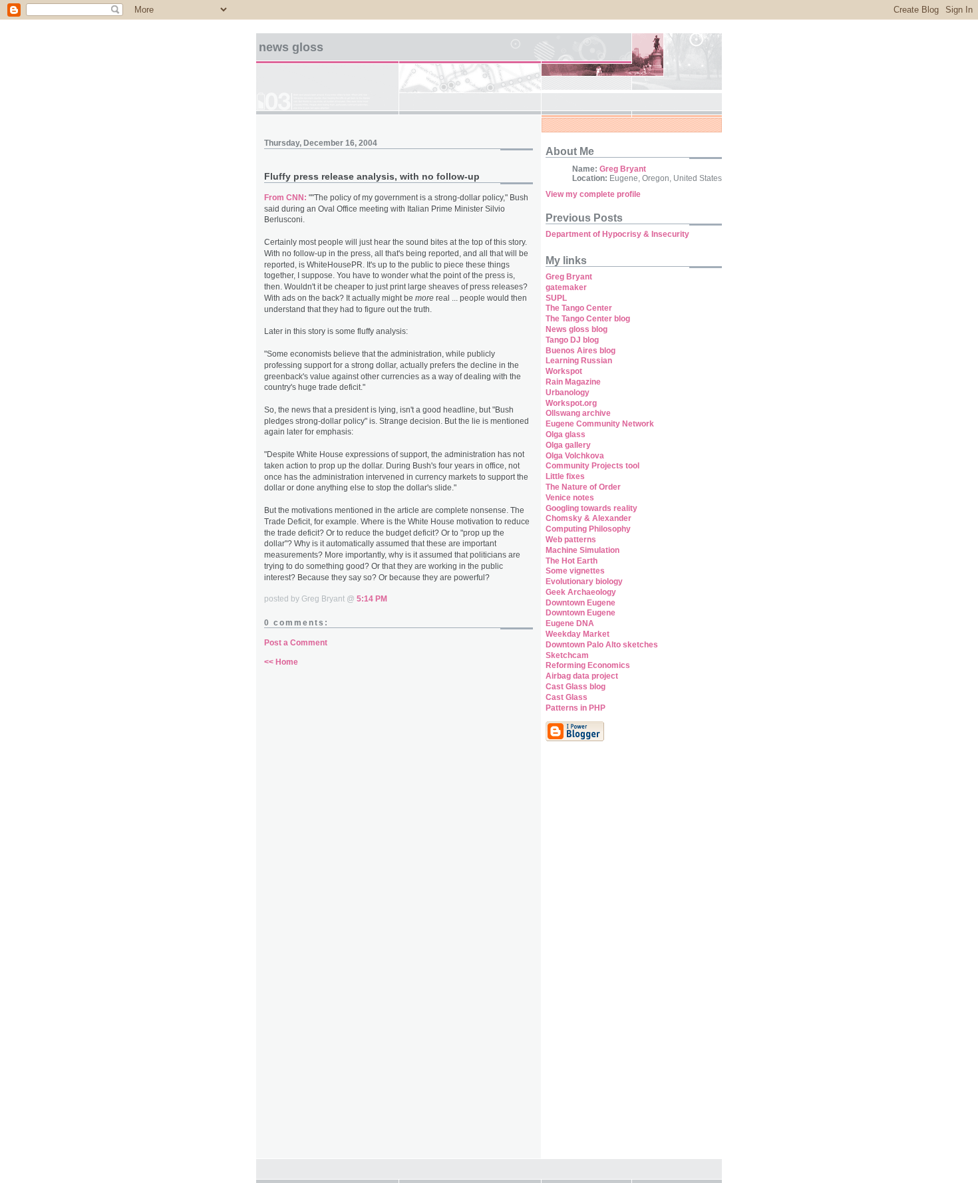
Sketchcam (567, 655)
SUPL (556, 298)
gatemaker (566, 287)
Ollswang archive (578, 413)
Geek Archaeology (581, 592)
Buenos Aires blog (580, 350)
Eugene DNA (570, 623)
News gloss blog (576, 329)
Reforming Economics (588, 665)
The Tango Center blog (588, 318)
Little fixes (565, 476)
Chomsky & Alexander (588, 518)
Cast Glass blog (575, 686)
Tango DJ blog (572, 340)
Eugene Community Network (600, 423)
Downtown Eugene (580, 602)
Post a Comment (295, 642)
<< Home (281, 662)
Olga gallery (568, 445)
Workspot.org (571, 403)
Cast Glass (566, 697)
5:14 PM (372, 598)
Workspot (564, 371)
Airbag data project (582, 676)
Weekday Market (577, 634)
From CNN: (285, 197)
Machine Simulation (582, 550)
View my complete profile (593, 194)
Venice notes (570, 497)
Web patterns (571, 539)
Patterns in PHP (575, 708)
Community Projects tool (592, 465)
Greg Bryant (622, 169)
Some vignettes (575, 571)
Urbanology (567, 392)
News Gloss (291, 47)
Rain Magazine (573, 382)
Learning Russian (579, 360)
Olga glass (565, 434)
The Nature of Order (583, 487)
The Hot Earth (571, 561)
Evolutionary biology (584, 581)
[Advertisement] (585, 956)
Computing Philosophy (588, 529)
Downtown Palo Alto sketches (602, 644)
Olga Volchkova (575, 455)
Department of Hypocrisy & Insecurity (617, 234)
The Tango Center (579, 308)
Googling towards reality (591, 508)
